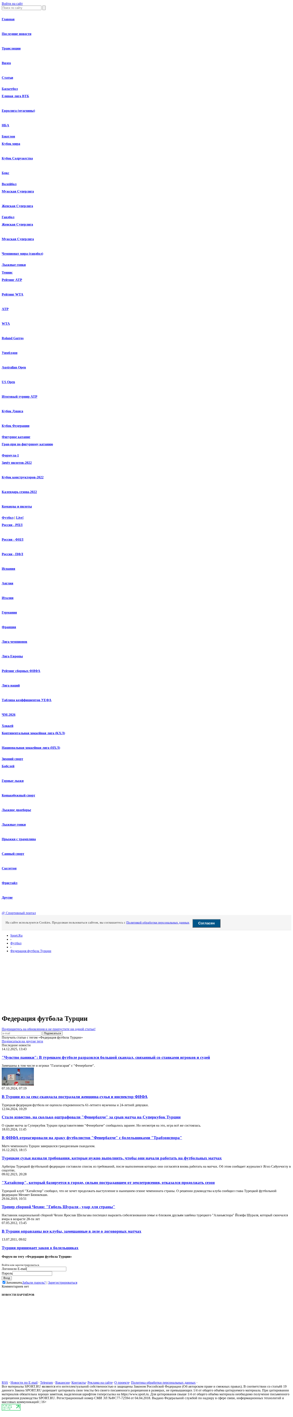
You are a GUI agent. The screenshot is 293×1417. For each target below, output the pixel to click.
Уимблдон (9, 353)
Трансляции (11, 48)
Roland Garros (13, 338)
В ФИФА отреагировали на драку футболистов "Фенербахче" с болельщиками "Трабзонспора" (92, 1137)
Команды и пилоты (17, 506)
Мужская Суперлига (18, 191)
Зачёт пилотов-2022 (17, 462)
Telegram (46, 1382)
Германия (9, 612)
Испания (8, 568)
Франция (9, 627)
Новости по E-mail (24, 1382)
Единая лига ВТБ (15, 96)
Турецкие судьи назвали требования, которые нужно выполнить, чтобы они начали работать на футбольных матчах (112, 1158)
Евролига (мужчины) (18, 110)
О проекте (121, 1382)
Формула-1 (10, 455)
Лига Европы (12, 656)
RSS (5, 1382)
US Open (8, 382)
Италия (8, 598)
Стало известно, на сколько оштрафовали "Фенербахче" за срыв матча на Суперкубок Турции (91, 1117)
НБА (5, 125)
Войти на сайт (12, 3)
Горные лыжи (13, 781)
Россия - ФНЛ (12, 539)
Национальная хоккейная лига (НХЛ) (31, 747)
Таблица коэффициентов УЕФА (26, 700)
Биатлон (8, 136)
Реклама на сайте (100, 1382)
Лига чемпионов (14, 641)
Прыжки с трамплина (19, 839)
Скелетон (9, 868)
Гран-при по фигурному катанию (27, 444)
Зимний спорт (12, 759)
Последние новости (16, 34)
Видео (6, 63)
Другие (7, 897)
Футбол (8, 517)
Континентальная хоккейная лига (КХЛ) (33, 733)
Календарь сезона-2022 (19, 492)
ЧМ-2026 (8, 714)
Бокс (5, 173)
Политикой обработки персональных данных (157, 922)
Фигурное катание (16, 437)
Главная (8, 19)
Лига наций (11, 685)
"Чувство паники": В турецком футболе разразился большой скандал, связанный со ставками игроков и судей (106, 1057)
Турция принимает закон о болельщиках (40, 1248)
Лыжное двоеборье (16, 810)
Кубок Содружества (17, 158)
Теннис (7, 272)
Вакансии (62, 1382)
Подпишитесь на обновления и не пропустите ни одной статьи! (48, 1029)
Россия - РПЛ (12, 525)
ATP (5, 309)
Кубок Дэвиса (12, 411)
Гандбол (8, 217)
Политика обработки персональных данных (163, 1382)
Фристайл (9, 883)
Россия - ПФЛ (12, 554)
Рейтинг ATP (12, 280)
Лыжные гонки (14, 265)
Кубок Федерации (15, 426)
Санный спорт (13, 854)
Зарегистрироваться (62, 1282)
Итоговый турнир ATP (19, 396)
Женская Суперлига (17, 206)
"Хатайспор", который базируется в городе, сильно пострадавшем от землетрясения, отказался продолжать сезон (108, 1182)
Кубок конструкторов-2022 (23, 477)
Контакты (78, 1382)
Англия (7, 583)
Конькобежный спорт (18, 795)
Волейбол (9, 184)
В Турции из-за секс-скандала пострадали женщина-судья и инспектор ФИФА (75, 1096)
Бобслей (8, 766)
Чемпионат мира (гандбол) (22, 253)
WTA (6, 323)
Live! (20, 517)
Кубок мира (11, 144)
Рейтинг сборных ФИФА (21, 671)
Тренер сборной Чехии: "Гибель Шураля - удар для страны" (58, 1207)
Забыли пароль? (34, 1282)
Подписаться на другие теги (22, 1041)
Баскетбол (10, 89)
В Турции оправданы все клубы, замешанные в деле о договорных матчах (71, 1231)
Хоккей (7, 726)
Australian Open (14, 367)
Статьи (7, 77)
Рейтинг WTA (12, 294)
